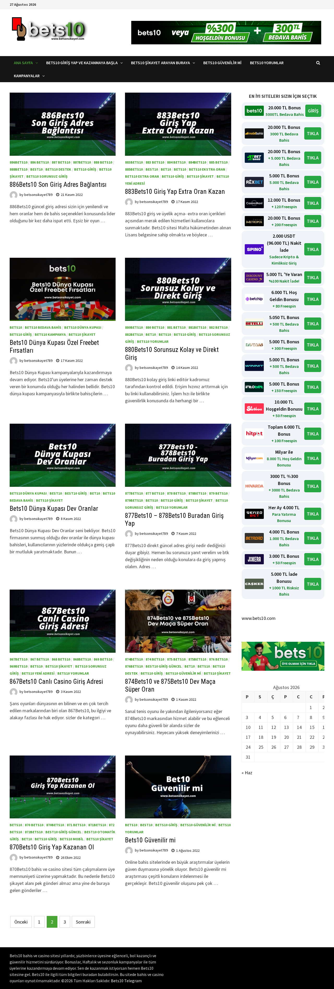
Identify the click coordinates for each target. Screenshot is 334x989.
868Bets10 (82, 659)
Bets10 (180, 169)
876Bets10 (134, 666)
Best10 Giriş (76, 493)
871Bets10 (97, 825)
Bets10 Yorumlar (267, 62)
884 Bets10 (176, 162)
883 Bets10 (155, 162)
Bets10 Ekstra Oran (207, 169)
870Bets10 (55, 825)
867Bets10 (18, 659)
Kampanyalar (27, 75)
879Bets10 (134, 500)
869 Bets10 (103, 659)
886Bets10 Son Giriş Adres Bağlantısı (58, 184)
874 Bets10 (155, 659)
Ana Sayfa (23, 62)
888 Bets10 (103, 162)
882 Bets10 (218, 327)
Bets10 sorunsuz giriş (47, 176)
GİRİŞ (313, 111)
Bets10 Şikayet (200, 176)
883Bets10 (134, 162)
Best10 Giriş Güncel (164, 666)
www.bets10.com (259, 618)
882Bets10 (134, 334)
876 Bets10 (218, 659)
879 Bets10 (218, 493)
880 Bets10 (155, 327)
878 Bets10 (176, 493)
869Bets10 (18, 666)
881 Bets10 (176, 327)
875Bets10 (197, 659)
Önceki (21, 922)
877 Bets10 (155, 493)
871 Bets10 (76, 825)
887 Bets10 (61, 162)
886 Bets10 (39, 162)
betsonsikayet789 (38, 194)
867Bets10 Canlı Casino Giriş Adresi (58, 681)
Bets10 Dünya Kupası (82, 327)
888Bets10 (18, 169)
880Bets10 (134, 327)
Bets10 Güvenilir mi (222, 62)
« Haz (247, 773)
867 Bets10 (39, 659)
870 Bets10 (34, 825)
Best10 (36, 169)
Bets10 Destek (58, 169)
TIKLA (313, 133)
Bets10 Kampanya (50, 334)
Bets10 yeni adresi (38, 673)
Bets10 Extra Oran (142, 176)
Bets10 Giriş (85, 169)
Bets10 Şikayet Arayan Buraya (160, 62)
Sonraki (83, 922)
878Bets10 (197, 493)
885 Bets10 (218, 162)
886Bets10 (18, 162)
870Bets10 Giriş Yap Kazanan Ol (52, 847)
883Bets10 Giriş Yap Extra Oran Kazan (175, 191)
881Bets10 (197, 327)
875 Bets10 (176, 659)
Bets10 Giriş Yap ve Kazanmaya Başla (82, 62)
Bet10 (166, 169)
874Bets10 (134, 659)
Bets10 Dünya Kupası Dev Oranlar (54, 508)
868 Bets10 (61, 659)
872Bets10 (34, 832)
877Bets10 (134, 493)
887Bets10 (82, 162)
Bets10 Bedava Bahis (43, 327)
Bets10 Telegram (126, 980)
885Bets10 (134, 169)
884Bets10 (197, 162)
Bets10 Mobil (72, 839)
